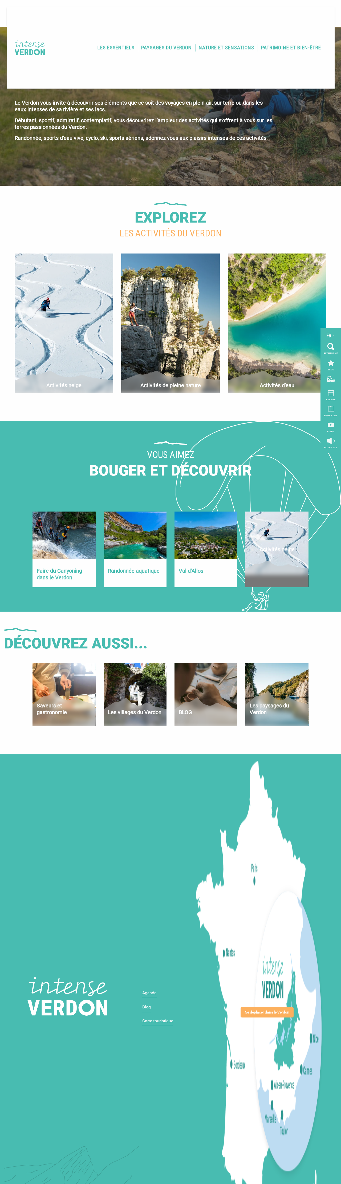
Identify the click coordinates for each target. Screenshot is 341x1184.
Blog (146, 1006)
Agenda (149, 992)
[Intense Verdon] (27, 47)
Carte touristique (157, 1020)
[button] (115, 47)
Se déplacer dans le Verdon (267, 1012)
